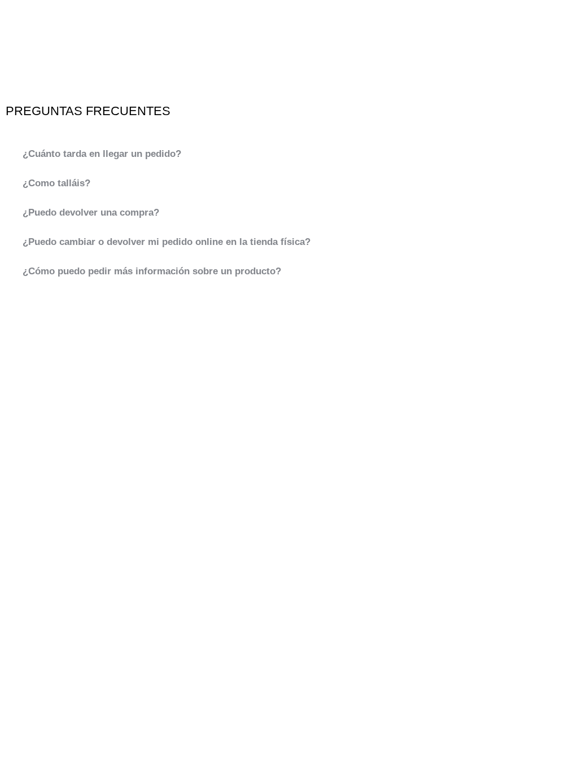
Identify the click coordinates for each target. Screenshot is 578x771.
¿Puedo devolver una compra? (91, 212)
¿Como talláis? (56, 183)
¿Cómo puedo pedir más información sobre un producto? (152, 271)
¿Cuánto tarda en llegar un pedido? (102, 153)
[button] (289, 154)
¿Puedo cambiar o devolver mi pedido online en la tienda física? (166, 241)
